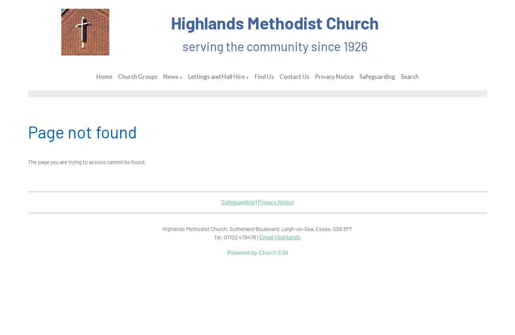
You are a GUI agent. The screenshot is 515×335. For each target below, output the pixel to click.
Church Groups (138, 76)
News (170, 76)
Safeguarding (377, 76)
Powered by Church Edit (257, 253)
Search (410, 76)
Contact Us (294, 76)
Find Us (264, 76)
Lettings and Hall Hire (216, 76)
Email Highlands (280, 237)
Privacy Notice (334, 76)
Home (104, 76)
